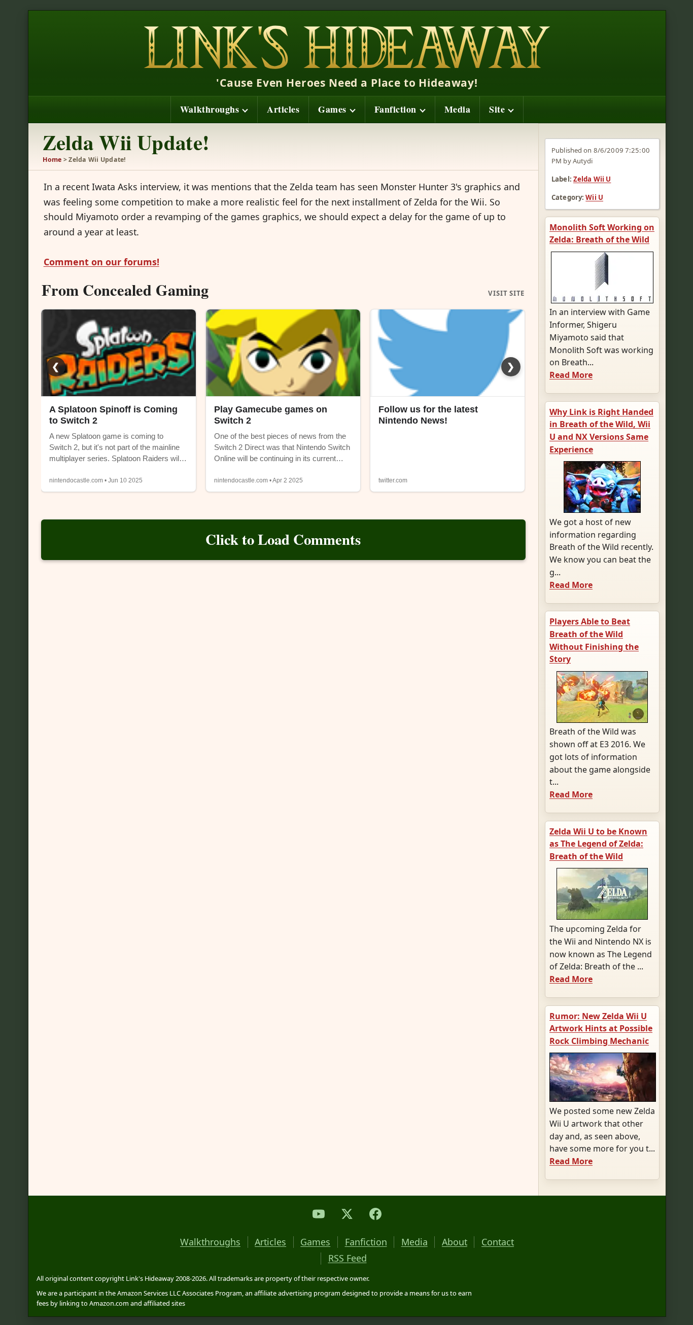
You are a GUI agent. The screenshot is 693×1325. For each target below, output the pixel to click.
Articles (283, 109)
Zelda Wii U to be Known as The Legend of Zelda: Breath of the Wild (598, 844)
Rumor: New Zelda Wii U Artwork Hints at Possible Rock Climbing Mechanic (600, 1028)
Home (52, 159)
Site (497, 109)
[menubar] (347, 109)
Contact (497, 1242)
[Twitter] (347, 1214)
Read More (571, 374)
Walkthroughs (209, 109)
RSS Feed (347, 1258)
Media (457, 109)
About (454, 1242)
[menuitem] (213, 109)
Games (332, 109)
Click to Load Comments (283, 539)
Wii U (594, 197)
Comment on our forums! (101, 262)
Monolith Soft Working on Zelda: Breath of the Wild (601, 234)
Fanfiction (395, 109)
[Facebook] (375, 1214)
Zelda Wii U (592, 179)
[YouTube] (318, 1214)
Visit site (506, 294)
